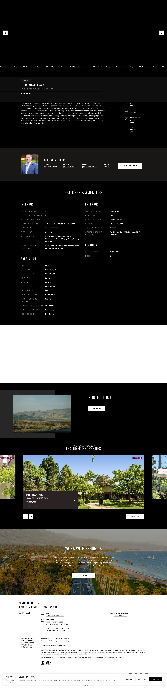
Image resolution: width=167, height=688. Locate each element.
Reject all (128, 679)
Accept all (155, 679)
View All (135, 516)
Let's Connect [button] (83, 575)
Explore (97, 408)
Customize (142, 679)
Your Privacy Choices (83, 686)
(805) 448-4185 (69, 167)
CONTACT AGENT (129, 166)
